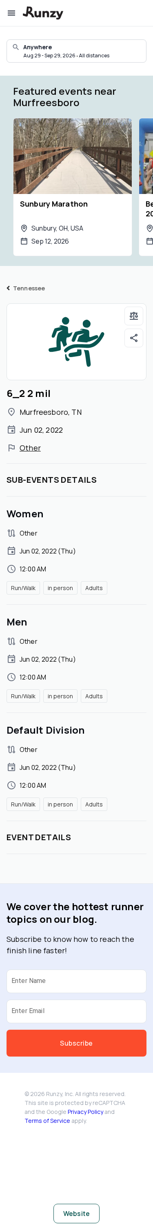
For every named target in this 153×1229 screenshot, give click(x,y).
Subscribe (76, 1043)
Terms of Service (47, 1120)
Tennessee (29, 288)
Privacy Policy (85, 1112)
